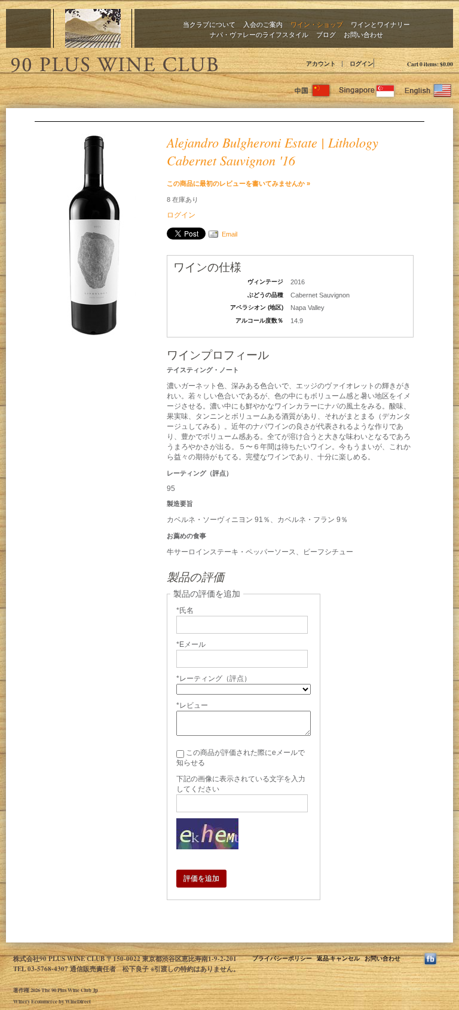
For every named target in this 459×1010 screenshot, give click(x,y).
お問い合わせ (363, 34)
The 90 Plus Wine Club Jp (113, 63)
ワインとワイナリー (380, 24)
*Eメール (191, 644)
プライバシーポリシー (282, 958)
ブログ (326, 34)
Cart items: (430, 64)
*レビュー (192, 705)
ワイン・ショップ (316, 24)
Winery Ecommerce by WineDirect (52, 1001)
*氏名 (185, 610)
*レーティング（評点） (213, 678)
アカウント (321, 63)
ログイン (362, 63)
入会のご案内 (263, 24)
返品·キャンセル (338, 958)
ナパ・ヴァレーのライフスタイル (259, 34)
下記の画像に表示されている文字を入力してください (240, 784)
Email (229, 234)
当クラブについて (209, 24)
